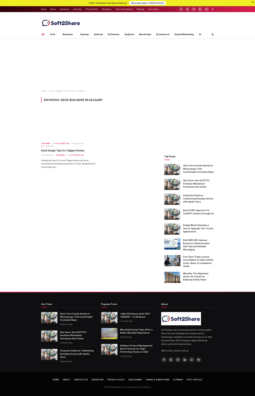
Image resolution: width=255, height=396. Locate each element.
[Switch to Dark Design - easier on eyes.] (212, 9)
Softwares (113, 34)
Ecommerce (162, 34)
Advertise (77, 9)
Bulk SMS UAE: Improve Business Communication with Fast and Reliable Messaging (196, 245)
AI (200, 34)
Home (43, 9)
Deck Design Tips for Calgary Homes (62, 150)
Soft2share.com (62, 143)
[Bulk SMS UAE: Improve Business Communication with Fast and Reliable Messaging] (172, 244)
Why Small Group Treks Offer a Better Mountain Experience (136, 331)
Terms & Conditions (124, 9)
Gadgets (129, 34)
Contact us (64, 9)
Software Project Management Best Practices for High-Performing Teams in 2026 (136, 348)
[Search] (212, 34)
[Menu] (43, 34)
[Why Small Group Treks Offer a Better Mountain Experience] (109, 333)
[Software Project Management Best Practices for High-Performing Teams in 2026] (109, 349)
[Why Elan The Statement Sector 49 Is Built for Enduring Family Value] (172, 277)
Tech (52, 34)
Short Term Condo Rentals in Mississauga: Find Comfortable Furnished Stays (198, 168)
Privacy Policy (92, 9)
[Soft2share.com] (61, 23)
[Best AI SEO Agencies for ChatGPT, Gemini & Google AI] (172, 214)
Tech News (45, 143)
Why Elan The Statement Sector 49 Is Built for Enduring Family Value (195, 276)
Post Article (153, 9)
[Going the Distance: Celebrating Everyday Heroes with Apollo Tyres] (172, 199)
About (53, 9)
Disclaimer (106, 9)
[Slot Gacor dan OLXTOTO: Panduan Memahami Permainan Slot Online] (172, 184)
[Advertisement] (127, 64)
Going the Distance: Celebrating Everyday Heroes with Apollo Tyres (198, 198)
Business (68, 34)
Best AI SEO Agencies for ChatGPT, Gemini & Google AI (198, 212)
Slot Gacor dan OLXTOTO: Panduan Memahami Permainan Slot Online (196, 183)
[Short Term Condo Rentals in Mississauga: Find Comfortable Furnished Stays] (172, 169)
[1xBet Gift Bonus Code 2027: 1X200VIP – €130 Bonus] (109, 317)
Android (98, 34)
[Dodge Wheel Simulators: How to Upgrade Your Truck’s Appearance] (172, 229)
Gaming (84, 34)
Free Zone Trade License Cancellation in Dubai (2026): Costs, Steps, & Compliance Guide (198, 261)
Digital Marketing (184, 34)
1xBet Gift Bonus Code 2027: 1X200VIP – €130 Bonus (135, 315)
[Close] (253, 2)
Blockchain (145, 34)
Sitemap (140, 9)
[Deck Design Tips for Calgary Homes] (69, 124)
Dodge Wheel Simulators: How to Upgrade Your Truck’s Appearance (198, 228)
